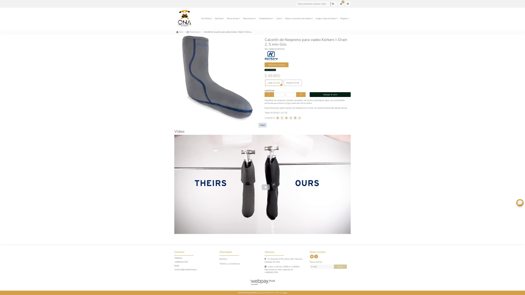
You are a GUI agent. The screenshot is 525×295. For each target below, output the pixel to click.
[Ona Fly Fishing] (184, 18)
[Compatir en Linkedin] (295, 118)
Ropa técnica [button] (248, 18)
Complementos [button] (265, 18)
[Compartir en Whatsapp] (299, 118)
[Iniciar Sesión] (348, 4)
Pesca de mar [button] (233, 18)
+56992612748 (181, 262)
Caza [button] (278, 18)
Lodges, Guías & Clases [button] (326, 18)
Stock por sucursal (276, 65)
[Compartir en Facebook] (278, 118)
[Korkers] (271, 56)
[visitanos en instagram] (316, 256)
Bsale (285, 293)
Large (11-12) (274, 83)
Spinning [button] (218, 18)
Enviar (340, 266)
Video (262, 125)
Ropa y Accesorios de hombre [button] (298, 18)
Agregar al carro (330, 94)
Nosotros (223, 259)
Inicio (181, 32)
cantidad (269, 90)
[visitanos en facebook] (312, 256)
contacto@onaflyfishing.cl (185, 269)
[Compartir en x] (282, 118)
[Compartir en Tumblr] (291, 118)
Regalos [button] (344, 18)
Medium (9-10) (292, 83)
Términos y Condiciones (229, 263)
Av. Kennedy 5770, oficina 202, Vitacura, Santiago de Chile (283, 260)
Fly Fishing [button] (205, 18)
